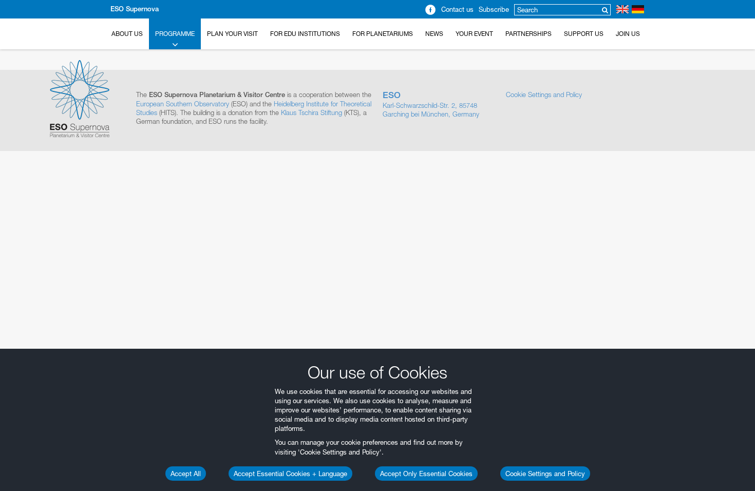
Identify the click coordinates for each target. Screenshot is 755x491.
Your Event (474, 33)
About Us (127, 33)
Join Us (628, 33)
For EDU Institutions (305, 33)
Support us (583, 33)
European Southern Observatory (182, 104)
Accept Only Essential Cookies (426, 473)
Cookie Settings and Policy (545, 473)
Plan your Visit (232, 33)
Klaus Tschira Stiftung (311, 112)
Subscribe (494, 9)
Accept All (186, 473)
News (434, 33)
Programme (175, 33)
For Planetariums (382, 33)
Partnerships (528, 33)
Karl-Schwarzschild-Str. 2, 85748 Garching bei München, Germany (431, 104)
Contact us (457, 9)
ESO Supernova (134, 9)
